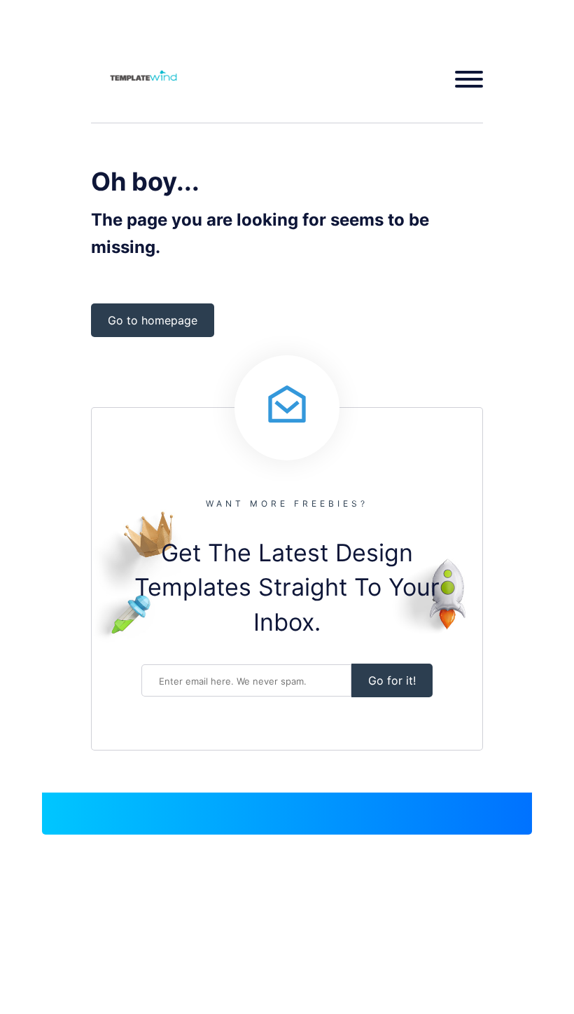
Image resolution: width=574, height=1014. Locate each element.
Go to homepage (152, 320)
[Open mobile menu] (463, 79)
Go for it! (392, 680)
